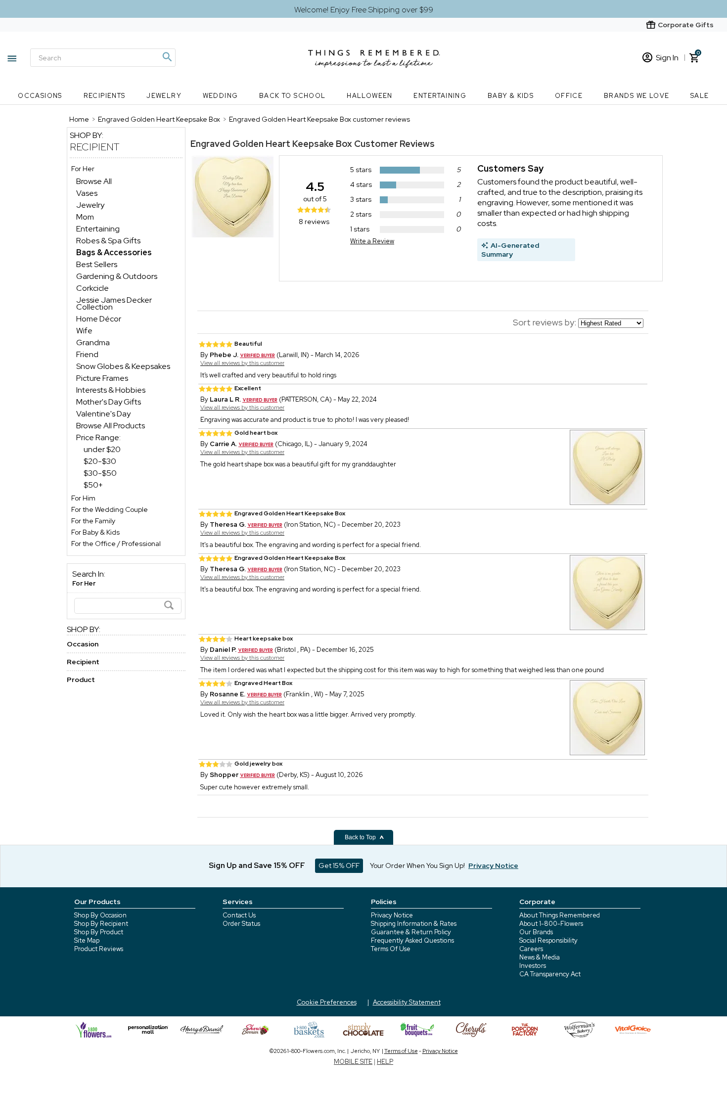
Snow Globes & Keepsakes (123, 366)
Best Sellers (96, 264)
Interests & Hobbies (110, 390)
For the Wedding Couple (109, 509)
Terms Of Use (390, 949)
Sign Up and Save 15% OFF (257, 865)
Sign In (667, 57)
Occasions (40, 95)
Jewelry (164, 95)
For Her (82, 168)
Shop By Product (98, 932)
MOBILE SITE (353, 1061)
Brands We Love (637, 95)
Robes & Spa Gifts (108, 240)
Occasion (82, 643)
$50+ (93, 485)
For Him (83, 498)
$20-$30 (100, 461)
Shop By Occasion (100, 915)
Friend (87, 354)
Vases (86, 193)
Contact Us (239, 915)
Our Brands (536, 932)
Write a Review (372, 241)
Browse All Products (110, 425)
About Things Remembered (559, 915)
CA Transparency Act (550, 974)
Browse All (94, 181)
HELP (385, 1061)
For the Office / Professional (116, 543)
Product (81, 679)
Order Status (241, 923)
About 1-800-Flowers (551, 923)
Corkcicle (92, 288)
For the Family (93, 520)
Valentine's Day (103, 414)
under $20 (102, 449)
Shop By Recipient (101, 923)
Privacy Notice (392, 915)
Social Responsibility (548, 940)
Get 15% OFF (339, 865)
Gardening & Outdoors (116, 276)
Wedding (220, 95)
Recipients (105, 95)
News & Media (539, 957)
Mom (85, 217)
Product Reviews (98, 949)
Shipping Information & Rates (413, 923)
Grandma (93, 342)
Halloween (370, 95)
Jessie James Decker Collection (114, 303)
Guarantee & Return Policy (411, 932)
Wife (84, 330)
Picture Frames (102, 378)
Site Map (86, 940)
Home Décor (98, 319)
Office (569, 95)
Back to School (292, 95)
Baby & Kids (511, 95)
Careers (531, 949)
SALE (699, 95)
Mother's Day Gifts (108, 402)
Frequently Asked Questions (412, 940)
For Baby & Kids (95, 532)
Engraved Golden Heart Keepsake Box (271, 143)
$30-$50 (100, 473)
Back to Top (361, 837)
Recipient (95, 146)
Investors (532, 965)
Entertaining (439, 95)
